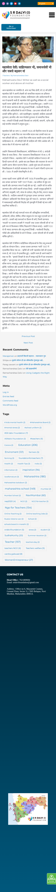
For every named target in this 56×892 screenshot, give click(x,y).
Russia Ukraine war (14, 519)
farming (9, 458)
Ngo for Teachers (18, 507)
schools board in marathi (16, 524)
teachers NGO (12, 548)
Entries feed (8, 396)
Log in (6, 392)
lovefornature (11, 477)
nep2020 (10, 501)
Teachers (6, 75)
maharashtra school (20, 488)
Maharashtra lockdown (15, 482)
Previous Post (28, 336)
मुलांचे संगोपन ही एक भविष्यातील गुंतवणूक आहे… (28, 360)
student (45, 530)
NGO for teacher (40, 501)
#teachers (36, 438)
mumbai (46, 489)
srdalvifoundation (14, 530)
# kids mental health (14, 422)
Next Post (28, 343)
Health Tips (24, 464)
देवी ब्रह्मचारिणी (31, 369)
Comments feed (10, 401)
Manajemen (8, 356)
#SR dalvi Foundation (16, 433)
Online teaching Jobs (37, 514)
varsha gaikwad (13, 554)
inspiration (31, 469)
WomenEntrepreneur (19, 560)
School (32, 519)
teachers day (33, 542)
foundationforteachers (31, 458)
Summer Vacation (37, 535)
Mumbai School (12, 495)
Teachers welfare (35, 548)
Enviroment (14, 451)
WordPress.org (10, 405)
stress (32, 530)
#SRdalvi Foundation (15, 439)
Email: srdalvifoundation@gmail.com (23, 582)
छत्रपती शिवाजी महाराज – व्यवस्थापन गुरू (31, 356)
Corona (8, 445)
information (10, 470)
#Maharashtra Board (40, 422)
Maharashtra (35, 476)
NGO (23, 501)
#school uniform (32, 427)
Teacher (13, 541)
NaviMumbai (36, 495)
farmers (34, 452)
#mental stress (12, 427)
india (38, 464)
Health (8, 464)
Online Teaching (12, 514)
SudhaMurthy (14, 535)
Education (28, 444)
